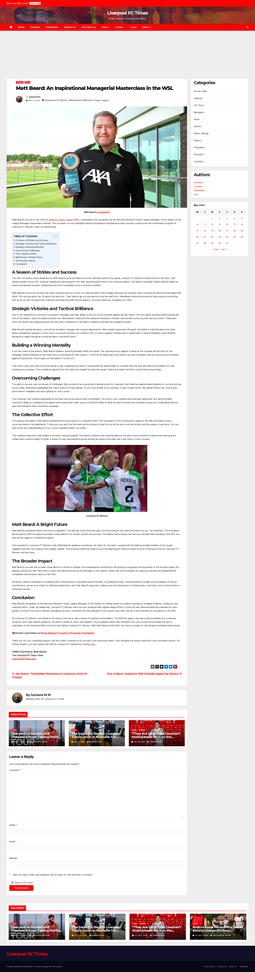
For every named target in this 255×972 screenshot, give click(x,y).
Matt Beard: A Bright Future (29, 257)
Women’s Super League (61, 219)
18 (234, 230)
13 (197, 230)
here (92, 644)
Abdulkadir (199, 190)
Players (197, 140)
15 (212, 230)
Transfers (51, 27)
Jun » (223, 249)
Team (105, 27)
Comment (15, 770)
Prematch (70, 27)
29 (212, 243)
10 (227, 224)
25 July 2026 (20, 935)
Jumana (198, 186)
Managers (199, 112)
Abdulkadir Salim (38, 742)
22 (212, 237)
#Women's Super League (96, 100)
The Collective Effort (26, 253)
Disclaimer (244, 966)
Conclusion (21, 264)
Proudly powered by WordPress (20, 966)
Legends (198, 98)
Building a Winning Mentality (30, 247)
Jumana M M (34, 97)
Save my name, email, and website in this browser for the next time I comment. (53, 874)
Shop (134, 27)
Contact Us (222, 966)
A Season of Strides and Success (31, 240)
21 (205, 237)
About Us (233, 966)
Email (12, 841)
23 (219, 237)
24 (227, 237)
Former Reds (200, 91)
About (147, 27)
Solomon (198, 182)
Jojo (196, 194)
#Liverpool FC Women (56, 100)
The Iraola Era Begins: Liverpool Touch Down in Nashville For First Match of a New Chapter (95, 737)
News (21, 27)
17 (227, 230)
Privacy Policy (209, 966)
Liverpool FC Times (127, 13)
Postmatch (89, 27)
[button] (247, 27)
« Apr (216, 249)
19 (242, 230)
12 (242, 224)
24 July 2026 (202, 935)
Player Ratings (48, 633)
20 (197, 237)
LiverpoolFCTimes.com (24, 659)
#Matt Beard (75, 100)
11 (234, 224)
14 (205, 230)
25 (234, 237)
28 (205, 243)
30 (219, 243)
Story (119, 27)
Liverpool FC (103, 212)
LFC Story (199, 105)
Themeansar (56, 966)
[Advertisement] (127, 50)
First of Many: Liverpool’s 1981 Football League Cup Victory (143, 673)
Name (13, 825)
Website (13, 858)
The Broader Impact (25, 260)
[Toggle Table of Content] (54, 236)
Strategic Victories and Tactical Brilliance (36, 243)
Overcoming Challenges (28, 250)
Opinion (35, 27)
